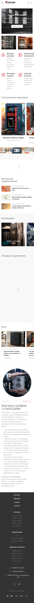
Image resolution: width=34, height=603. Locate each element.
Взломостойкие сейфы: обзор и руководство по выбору (12, 353)
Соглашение (17, 526)
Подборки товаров (17, 547)
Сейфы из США (17, 561)
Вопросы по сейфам (17, 541)
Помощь (17, 512)
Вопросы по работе (17, 538)
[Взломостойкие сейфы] (13, 119)
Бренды (17, 498)
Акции (17, 502)
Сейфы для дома (17, 550)
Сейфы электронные (17, 558)
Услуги (17, 506)
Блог (17, 536)
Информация (17, 532)
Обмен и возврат (17, 521)
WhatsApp (19, 584)
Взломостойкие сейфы (13, 138)
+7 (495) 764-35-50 (17, 568)
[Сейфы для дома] (17, 150)
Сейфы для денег (17, 553)
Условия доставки (17, 515)
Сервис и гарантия (17, 523)
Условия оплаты (17, 518)
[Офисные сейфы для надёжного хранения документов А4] (25, 42)
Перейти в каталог (17, 26)
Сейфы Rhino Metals (17, 15)
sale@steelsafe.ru (18, 571)
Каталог (17, 495)
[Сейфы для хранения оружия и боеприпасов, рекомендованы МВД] (8, 42)
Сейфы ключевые (17, 556)
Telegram (15, 584)
